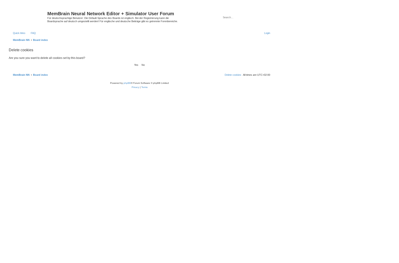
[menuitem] (31, 33)
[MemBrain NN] (27, 15)
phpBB (127, 83)
